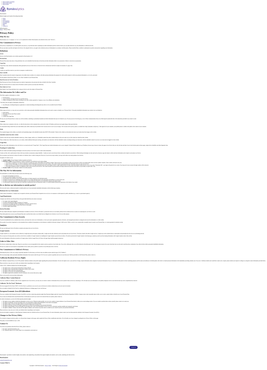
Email (28, 366)
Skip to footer (6, 4)
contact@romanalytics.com (6, 360)
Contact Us (133, 347)
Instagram (26, 366)
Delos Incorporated (63, 365)
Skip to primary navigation (8, 1)
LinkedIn (15, 366)
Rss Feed (7, 366)
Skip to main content (7, 3)
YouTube (20, 366)
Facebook (9, 366)
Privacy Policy (48, 365)
